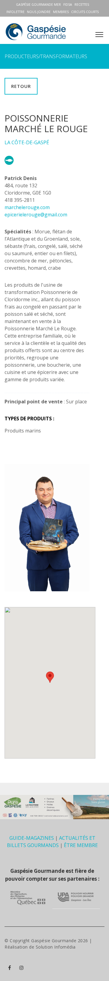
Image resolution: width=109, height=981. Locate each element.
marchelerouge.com (27, 207)
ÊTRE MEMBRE (81, 845)
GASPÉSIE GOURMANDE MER (38, 4)
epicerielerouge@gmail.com (36, 214)
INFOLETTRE (15, 12)
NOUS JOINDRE (39, 12)
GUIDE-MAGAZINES (31, 838)
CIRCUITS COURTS (85, 12)
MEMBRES (61, 12)
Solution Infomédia (56, 947)
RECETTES (81, 4)
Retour (21, 86)
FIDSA (67, 4)
